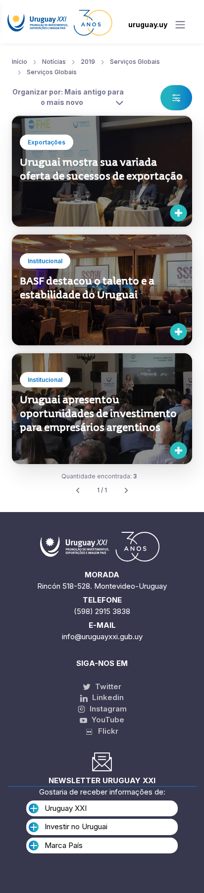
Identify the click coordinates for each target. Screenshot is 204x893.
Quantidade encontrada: (99, 476)
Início (19, 61)
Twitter (107, 686)
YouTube (107, 719)
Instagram (107, 708)
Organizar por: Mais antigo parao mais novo (68, 97)
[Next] (126, 490)
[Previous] (78, 490)
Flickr (105, 731)
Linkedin (107, 697)
